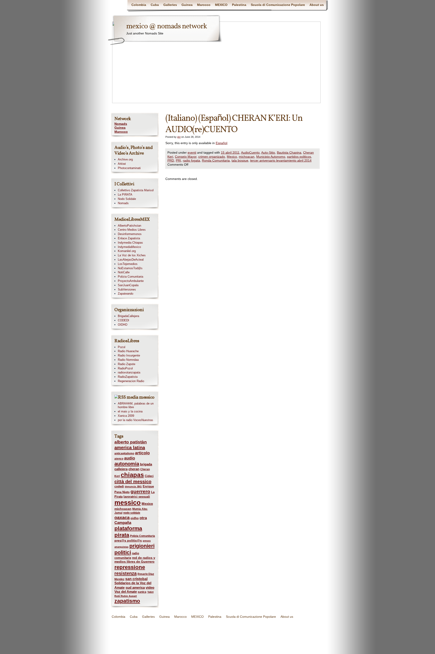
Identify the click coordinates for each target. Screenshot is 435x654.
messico (127, 502)
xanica (142, 591)
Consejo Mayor (185, 156)
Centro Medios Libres (132, 229)
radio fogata (191, 160)
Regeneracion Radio (131, 381)
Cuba (155, 5)
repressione (129, 567)
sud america (135, 587)
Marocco (203, 5)
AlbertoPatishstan (129, 225)
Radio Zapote (126, 364)
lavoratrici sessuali (136, 496)
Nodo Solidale (127, 199)
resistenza (125, 573)
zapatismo (127, 601)
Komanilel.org (127, 251)
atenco (118, 458)
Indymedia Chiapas (130, 242)
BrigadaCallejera (128, 316)
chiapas (132, 474)
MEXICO (221, 5)
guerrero (140, 491)
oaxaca (122, 517)
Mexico (232, 156)
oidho (134, 518)
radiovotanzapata (129, 372)
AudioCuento (250, 152)
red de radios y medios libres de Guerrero (134, 560)
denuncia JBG (133, 486)
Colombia (138, 5)
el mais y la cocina (130, 411)
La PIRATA (125, 194)
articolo (142, 453)
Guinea (187, 5)
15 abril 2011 (230, 152)
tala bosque (240, 160)
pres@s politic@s (128, 540)
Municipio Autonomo (270, 156)
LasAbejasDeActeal (131, 259)
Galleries (170, 5)
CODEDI (123, 320)
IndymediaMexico (129, 247)
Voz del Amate (125, 591)
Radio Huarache (128, 351)
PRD (170, 160)
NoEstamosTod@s (130, 268)
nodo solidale (131, 512)
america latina (129, 447)
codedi (119, 486)
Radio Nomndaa (128, 359)
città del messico (132, 481)
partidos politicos (299, 156)
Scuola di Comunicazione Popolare (278, 5)
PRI (178, 160)
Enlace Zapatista (129, 238)
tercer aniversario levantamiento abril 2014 (281, 160)
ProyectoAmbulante (131, 281)
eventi (192, 152)
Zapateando (125, 293)
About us (316, 5)
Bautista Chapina (289, 152)
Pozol (121, 347)
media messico (141, 397)
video (150, 587)
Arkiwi (122, 163)
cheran (133, 469)
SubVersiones (127, 289)
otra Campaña (130, 520)
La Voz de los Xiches (132, 255)
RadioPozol (125, 368)
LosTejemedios (128, 264)
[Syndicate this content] (120, 397)
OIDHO (122, 324)
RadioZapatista (128, 376)
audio (129, 458)
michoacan (246, 156)
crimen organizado (211, 156)
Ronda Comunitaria (216, 160)
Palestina (239, 5)
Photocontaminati (129, 168)
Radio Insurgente (129, 355)
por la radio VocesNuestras (135, 420)
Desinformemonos (130, 234)
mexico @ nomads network (166, 26)
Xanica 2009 (126, 415)
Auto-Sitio (268, 152)
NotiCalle (124, 272)
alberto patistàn (130, 442)
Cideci (149, 476)
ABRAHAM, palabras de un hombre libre (136, 405)
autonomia (126, 464)
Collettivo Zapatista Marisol (136, 190)
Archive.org (125, 159)
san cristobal (136, 579)
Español (221, 143)
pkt (179, 137)
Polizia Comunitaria (130, 276)
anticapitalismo (124, 453)
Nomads (120, 124)
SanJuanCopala (128, 285)
